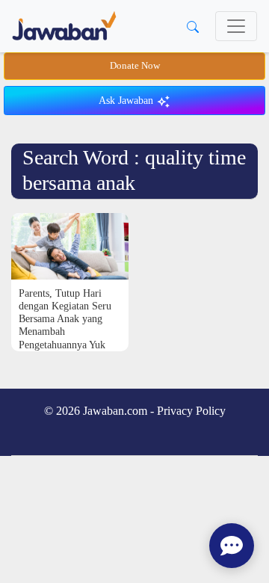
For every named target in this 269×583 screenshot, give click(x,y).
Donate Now (135, 66)
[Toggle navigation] (236, 26)
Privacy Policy (191, 410)
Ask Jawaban (127, 100)
